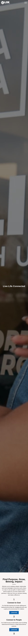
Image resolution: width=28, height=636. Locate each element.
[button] (25, 2)
